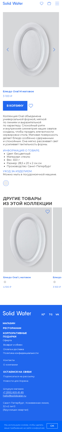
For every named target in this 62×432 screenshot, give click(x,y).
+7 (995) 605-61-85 (13, 392)
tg (51, 314)
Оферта (7, 340)
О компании (10, 364)
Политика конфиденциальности (21, 353)
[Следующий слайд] (54, 49)
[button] (56, 3)
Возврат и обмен (12, 344)
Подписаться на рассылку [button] (19, 376)
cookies (24, 425)
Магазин (9, 323)
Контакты (9, 360)
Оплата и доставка (13, 349)
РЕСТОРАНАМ (12, 328)
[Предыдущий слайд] (8, 49)
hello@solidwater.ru (14, 395)
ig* (43, 314)
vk (57, 314)
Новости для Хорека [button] (15, 380)
